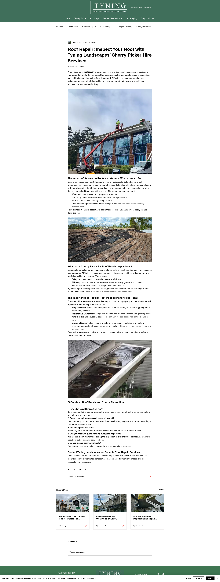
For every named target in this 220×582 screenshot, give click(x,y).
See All (161, 489)
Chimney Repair (89, 27)
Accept (210, 578)
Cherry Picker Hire (143, 27)
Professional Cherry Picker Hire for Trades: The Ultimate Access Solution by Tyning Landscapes (72, 517)
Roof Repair (73, 27)
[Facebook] (163, 574)
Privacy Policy (91, 578)
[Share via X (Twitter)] (74, 469)
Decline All (198, 578)
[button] (82, 18)
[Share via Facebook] (69, 469)
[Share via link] (85, 469)
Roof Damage (105, 27)
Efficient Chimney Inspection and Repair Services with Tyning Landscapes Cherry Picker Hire (146, 517)
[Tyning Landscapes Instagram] (157, 574)
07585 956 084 (68, 573)
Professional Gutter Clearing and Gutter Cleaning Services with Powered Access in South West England (108, 517)
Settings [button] (188, 578)
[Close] (217, 578)
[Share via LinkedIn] (80, 469)
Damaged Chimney (124, 27)
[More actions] (151, 42)
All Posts (59, 27)
